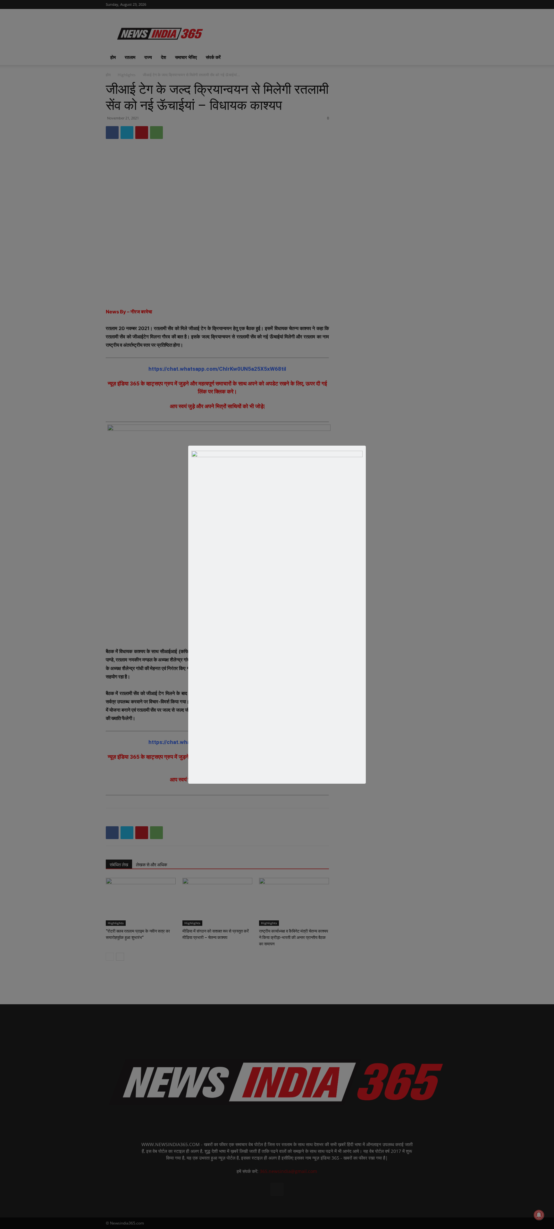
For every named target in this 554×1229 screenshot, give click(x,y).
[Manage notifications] (539, 1215)
